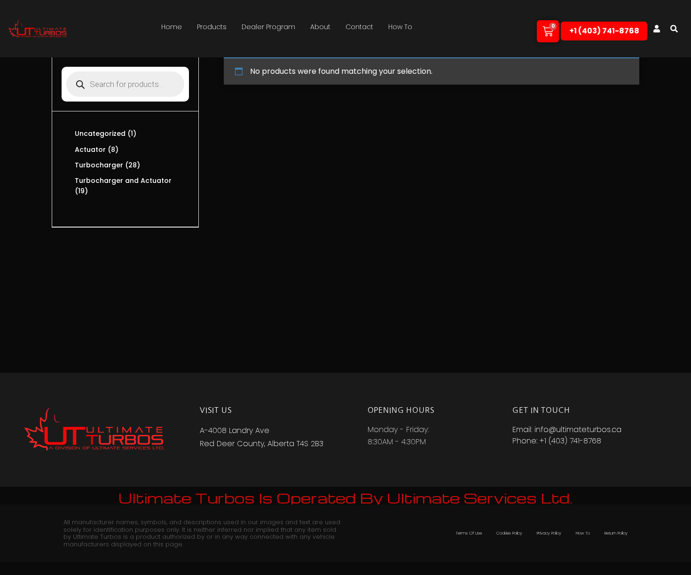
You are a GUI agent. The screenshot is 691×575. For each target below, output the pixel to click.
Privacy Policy (549, 533)
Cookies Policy (509, 533)
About (320, 27)
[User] (656, 28)
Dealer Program (268, 27)
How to (400, 27)
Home (171, 27)
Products (212, 27)
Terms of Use (468, 533)
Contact (359, 27)
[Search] (674, 28)
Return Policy (616, 533)
